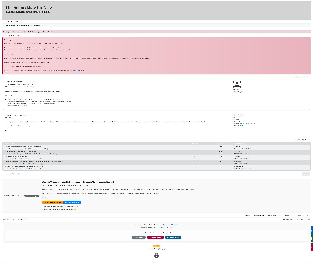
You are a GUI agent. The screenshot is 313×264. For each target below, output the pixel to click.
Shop (311, 247)
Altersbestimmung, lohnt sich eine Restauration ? (20, 151)
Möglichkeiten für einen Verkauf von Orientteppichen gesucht (24, 166)
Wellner (162, 227)
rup (50, 198)
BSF (155, 227)
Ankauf (311, 238)
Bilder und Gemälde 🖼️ (42, 149)
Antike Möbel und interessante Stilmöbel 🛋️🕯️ (46, 154)
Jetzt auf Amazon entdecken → (52, 202)
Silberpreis (49, 58)
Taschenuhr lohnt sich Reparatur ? (16, 156)
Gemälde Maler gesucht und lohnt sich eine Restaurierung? (23, 146)
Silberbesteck (37, 71)
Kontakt (311, 230)
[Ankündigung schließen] (309, 31)
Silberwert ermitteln (138, 237)
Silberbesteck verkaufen (155, 237)
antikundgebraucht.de (149, 224)
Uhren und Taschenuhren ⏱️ (39, 159)
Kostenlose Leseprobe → (72, 202)
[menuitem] (6, 21)
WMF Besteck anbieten (173, 237)
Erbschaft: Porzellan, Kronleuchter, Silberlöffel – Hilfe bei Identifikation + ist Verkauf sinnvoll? (35, 161)
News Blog (175, 224)
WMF (50, 99)
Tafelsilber (168, 224)
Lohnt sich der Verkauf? (12, 35)
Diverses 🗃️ (39, 164)
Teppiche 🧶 (38, 168)
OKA (158, 227)
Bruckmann (150, 227)
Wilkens (166, 227)
